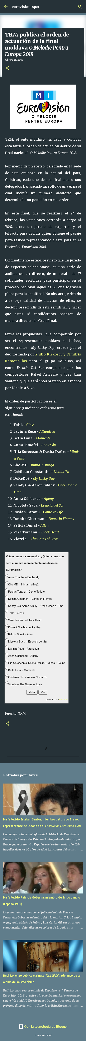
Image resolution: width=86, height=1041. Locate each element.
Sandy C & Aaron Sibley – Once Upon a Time (35, 605)
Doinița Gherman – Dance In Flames (30, 598)
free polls (63, 699)
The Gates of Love (44, 539)
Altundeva (47, 431)
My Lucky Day (44, 478)
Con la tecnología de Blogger (45, 1026)
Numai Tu (61, 472)
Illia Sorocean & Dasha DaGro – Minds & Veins (36, 663)
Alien (44, 525)
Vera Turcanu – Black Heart (25, 620)
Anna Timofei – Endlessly (23, 577)
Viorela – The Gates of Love (25, 684)
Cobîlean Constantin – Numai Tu (27, 677)
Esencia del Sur (52, 505)
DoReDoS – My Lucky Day (24, 627)
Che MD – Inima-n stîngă (23, 584)
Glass (30, 425)
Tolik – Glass (16, 613)
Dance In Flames (61, 519)
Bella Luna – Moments (21, 670)
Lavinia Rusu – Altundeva (23, 648)
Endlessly (48, 445)
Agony (49, 498)
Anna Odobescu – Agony (23, 655)
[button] (7, 68)
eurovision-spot (25, 7)
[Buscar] (80, 7)
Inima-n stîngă (42, 465)
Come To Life (53, 512)
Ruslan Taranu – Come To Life (26, 591)
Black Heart (50, 532)
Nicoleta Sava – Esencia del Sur (27, 641)
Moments (43, 438)
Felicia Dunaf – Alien (20, 634)
